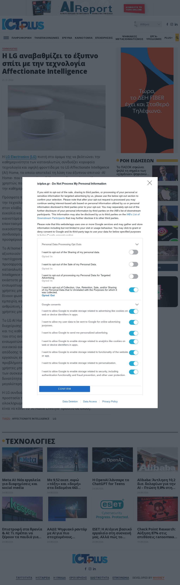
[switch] (133, 252)
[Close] (150, 184)
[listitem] (90, 244)
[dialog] (90, 292)
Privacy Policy (110, 401)
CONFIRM (64, 389)
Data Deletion (70, 401)
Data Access (90, 401)
